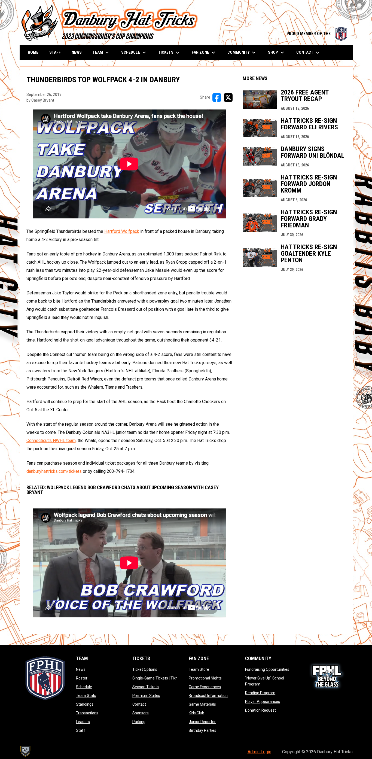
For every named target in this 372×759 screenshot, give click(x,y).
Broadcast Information (208, 695)
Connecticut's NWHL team (51, 440)
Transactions (87, 713)
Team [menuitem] (101, 52)
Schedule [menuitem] (134, 52)
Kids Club (196, 713)
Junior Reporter (202, 722)
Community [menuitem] (242, 52)
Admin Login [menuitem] (259, 751)
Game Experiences (205, 687)
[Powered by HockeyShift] (25, 751)
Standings (84, 704)
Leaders (83, 722)
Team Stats (86, 695)
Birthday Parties (202, 730)
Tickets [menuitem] (169, 52)
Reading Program (260, 693)
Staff (80, 730)
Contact (139, 704)
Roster (81, 678)
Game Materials (202, 704)
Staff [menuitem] (55, 52)
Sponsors (140, 713)
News (81, 669)
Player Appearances (262, 701)
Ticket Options (144, 669)
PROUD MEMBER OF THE (316, 33)
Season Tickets (145, 687)
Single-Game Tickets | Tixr (154, 678)
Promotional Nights (205, 678)
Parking (138, 722)
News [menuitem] (77, 52)
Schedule (84, 687)
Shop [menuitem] (276, 52)
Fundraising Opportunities (267, 669)
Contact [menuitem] (308, 52)
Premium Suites (146, 695)
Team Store (199, 669)
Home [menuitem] (33, 52)
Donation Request (260, 710)
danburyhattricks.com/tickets (54, 471)
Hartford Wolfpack (121, 231)
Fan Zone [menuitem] (204, 52)
